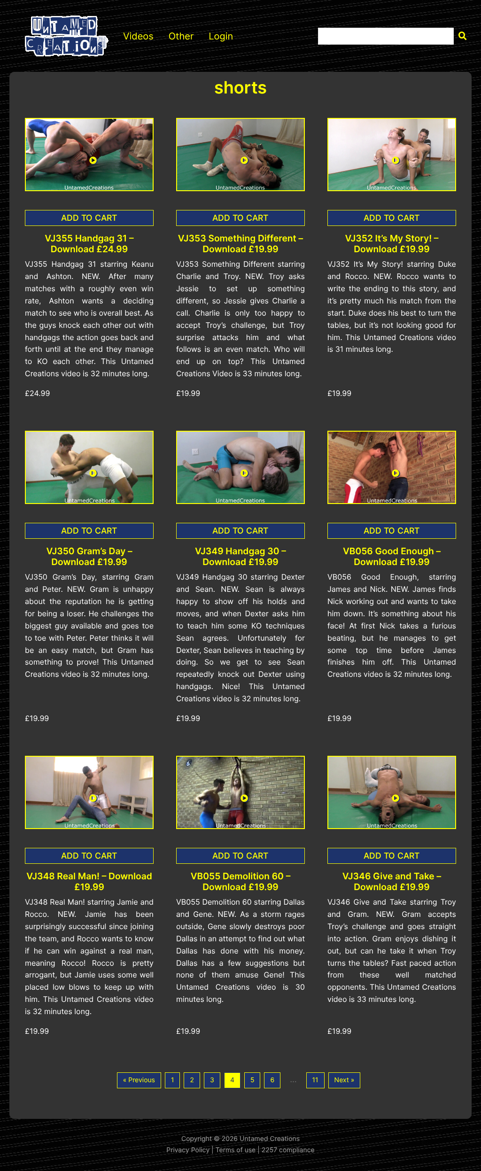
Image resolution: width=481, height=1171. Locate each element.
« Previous (139, 1080)
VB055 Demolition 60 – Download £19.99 (241, 881)
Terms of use (236, 1150)
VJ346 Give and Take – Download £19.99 (391, 881)
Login (221, 36)
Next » (344, 1080)
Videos (138, 36)
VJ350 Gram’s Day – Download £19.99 (89, 556)
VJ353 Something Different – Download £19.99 (240, 244)
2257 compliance (288, 1150)
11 (315, 1080)
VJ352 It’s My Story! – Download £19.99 (391, 244)
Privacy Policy (187, 1150)
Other (181, 36)
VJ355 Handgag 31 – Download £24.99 (89, 244)
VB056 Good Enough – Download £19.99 (392, 556)
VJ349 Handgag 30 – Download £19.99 (240, 556)
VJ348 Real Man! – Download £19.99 (89, 881)
